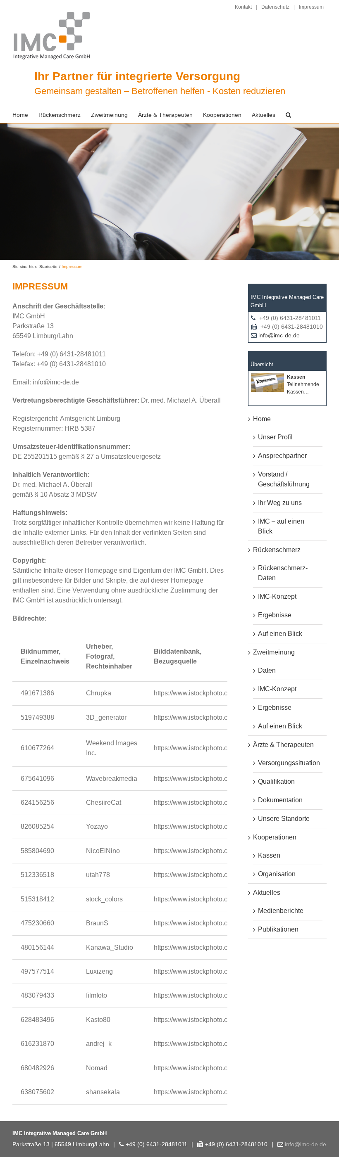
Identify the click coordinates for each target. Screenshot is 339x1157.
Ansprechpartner (282, 455)
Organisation (277, 873)
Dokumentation (280, 800)
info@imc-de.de (279, 335)
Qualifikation (276, 781)
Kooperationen (274, 837)
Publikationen (278, 929)
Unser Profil (275, 437)
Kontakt (243, 7)
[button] (288, 115)
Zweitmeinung (274, 652)
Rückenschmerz (277, 549)
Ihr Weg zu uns (280, 502)
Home (262, 418)
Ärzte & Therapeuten (283, 744)
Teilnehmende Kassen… (303, 384)
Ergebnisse (274, 615)
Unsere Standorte (284, 818)
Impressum (311, 7)
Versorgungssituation (289, 762)
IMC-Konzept (277, 596)
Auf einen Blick (280, 633)
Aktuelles (266, 892)
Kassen (269, 855)
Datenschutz (275, 7)
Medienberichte (280, 910)
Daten (267, 670)
